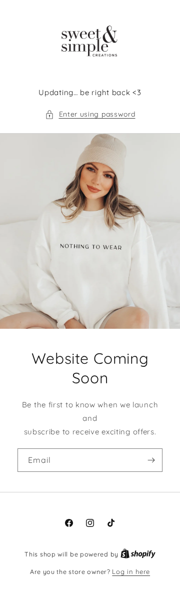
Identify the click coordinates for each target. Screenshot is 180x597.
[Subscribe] (151, 460)
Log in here (131, 571)
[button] (90, 114)
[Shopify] (138, 554)
